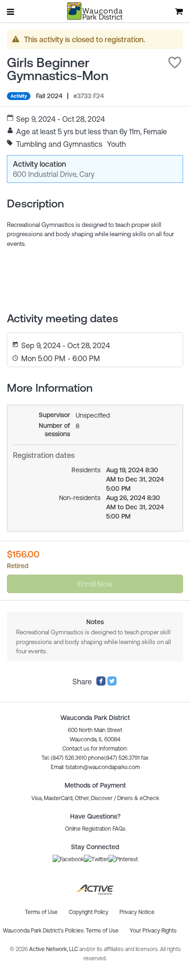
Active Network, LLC (54, 949)
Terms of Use (102, 930)
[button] (174, 62)
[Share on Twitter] (112, 683)
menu (11, 11)
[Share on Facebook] (101, 683)
